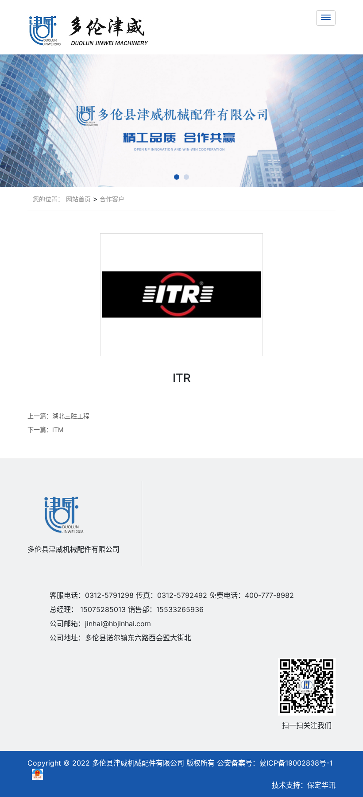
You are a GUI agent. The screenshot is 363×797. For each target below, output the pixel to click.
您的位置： (48, 199)
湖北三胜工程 (70, 416)
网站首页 (78, 199)
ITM (57, 429)
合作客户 (111, 199)
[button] (176, 177)
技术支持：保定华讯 (304, 785)
